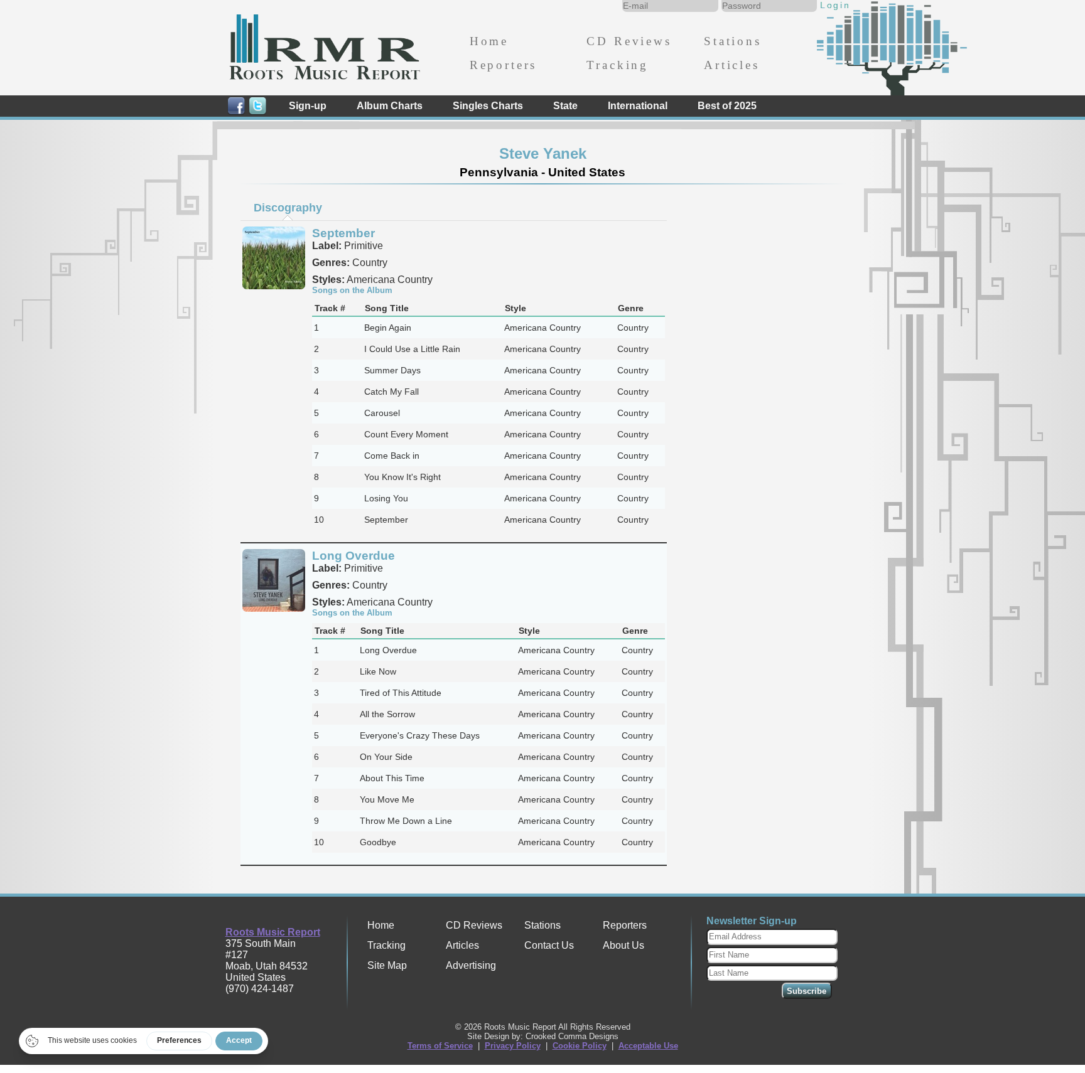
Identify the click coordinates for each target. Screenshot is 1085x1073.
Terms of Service (440, 1045)
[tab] (287, 207)
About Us (623, 945)
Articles (732, 65)
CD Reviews (628, 41)
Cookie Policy (580, 1045)
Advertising (471, 965)
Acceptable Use (648, 1045)
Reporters (503, 65)
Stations (733, 41)
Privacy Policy (513, 1045)
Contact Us (549, 945)
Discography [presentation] (288, 207)
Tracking (617, 65)
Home (489, 41)
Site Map (387, 965)
